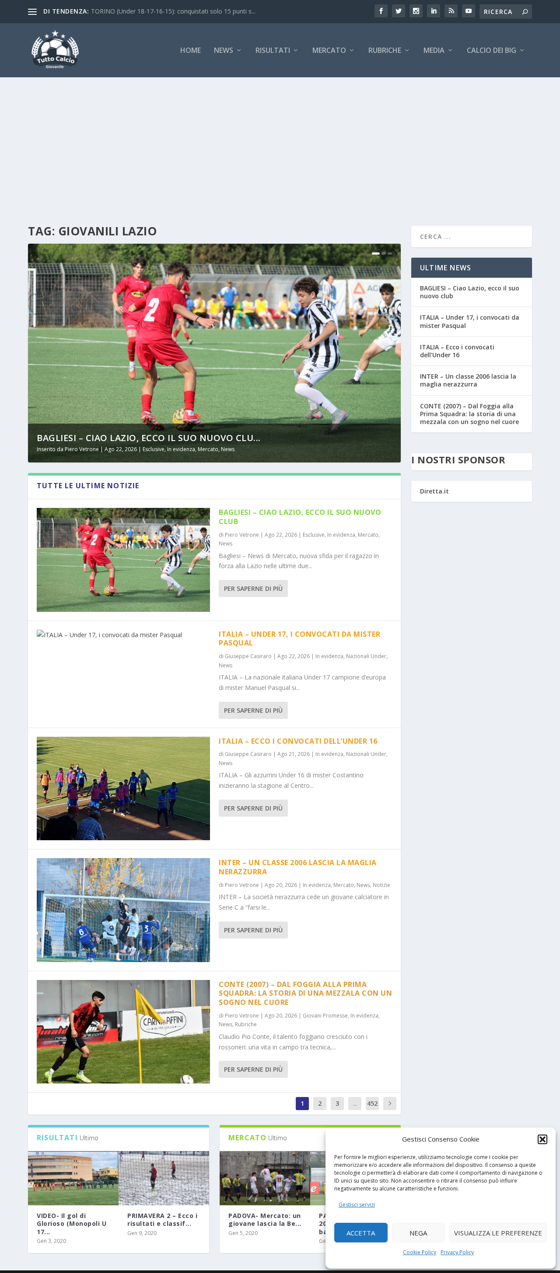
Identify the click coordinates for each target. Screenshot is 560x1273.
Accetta (360, 1232)
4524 (372, 1110)
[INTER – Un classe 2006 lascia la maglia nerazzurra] (123, 910)
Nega (418, 1232)
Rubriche (384, 51)
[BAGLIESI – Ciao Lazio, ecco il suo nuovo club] (123, 559)
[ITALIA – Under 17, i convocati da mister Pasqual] (123, 635)
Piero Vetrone (82, 449)
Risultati (273, 51)
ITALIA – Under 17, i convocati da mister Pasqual (299, 638)
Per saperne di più (253, 588)
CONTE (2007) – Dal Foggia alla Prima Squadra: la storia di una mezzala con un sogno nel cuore (305, 993)
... (355, 1103)
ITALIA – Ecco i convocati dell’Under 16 (298, 741)
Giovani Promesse (325, 1015)
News (223, 51)
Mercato (329, 51)
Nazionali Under (366, 656)
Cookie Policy (419, 1252)
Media (434, 51)
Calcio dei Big (491, 51)
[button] (542, 1139)
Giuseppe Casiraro (248, 656)
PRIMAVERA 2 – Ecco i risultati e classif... (162, 1219)
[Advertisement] (280, 143)
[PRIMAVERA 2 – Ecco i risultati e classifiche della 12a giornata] (164, 1178)
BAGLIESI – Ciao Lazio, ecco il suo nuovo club (300, 516)
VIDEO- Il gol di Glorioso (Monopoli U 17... (71, 1223)
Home (190, 51)
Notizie (381, 885)
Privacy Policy (457, 1252)
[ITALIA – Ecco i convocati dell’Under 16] (123, 788)
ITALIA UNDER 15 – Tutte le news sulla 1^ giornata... (165, 11)
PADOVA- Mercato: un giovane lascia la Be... (264, 1219)
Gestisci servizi (357, 1204)
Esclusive (153, 449)
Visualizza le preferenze (498, 1232)
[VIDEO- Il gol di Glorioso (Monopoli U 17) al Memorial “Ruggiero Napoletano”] (73, 1178)
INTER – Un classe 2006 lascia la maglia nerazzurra (298, 867)
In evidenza (181, 449)
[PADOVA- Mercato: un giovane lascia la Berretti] (265, 1178)
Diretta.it (434, 491)
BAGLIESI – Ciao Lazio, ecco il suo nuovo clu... (149, 438)
